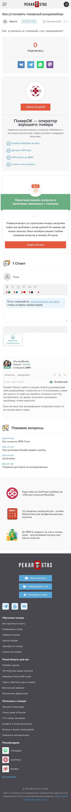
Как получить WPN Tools (16, 441)
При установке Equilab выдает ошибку (24, 449)
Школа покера (10, 640)
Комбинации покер (12, 629)
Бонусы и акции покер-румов (18, 729)
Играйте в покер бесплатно (17, 723)
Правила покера (11, 634)
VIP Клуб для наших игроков (17, 670)
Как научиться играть (13, 623)
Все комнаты (9, 777)
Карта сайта (61, 796)
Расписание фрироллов (15, 693)
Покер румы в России (14, 712)
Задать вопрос (35, 244)
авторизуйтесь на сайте (45, 301)
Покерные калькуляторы (15, 735)
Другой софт (29, 21)
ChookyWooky (21, 361)
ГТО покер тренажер (13, 718)
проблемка (8, 458)
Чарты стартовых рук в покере (18, 682)
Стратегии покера (11, 651)
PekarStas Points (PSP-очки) (16, 676)
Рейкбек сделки (10, 665)
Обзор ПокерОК (35, 107)
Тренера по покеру (12, 646)
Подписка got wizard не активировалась (25, 466)
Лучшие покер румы (13, 706)
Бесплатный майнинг (13, 687)
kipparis (13, 21)
